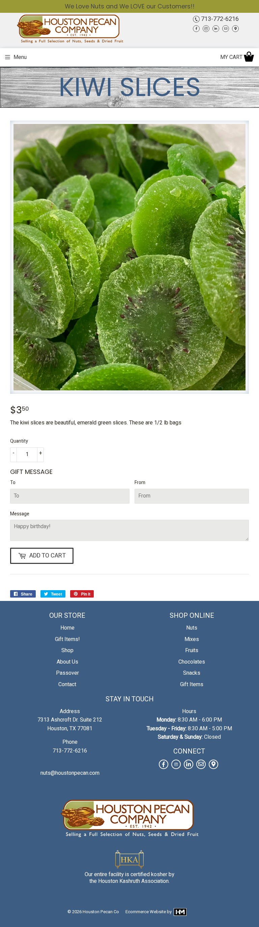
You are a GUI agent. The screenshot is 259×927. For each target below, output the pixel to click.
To (13, 482)
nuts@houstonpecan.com (69, 773)
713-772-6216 (219, 19)
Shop (67, 650)
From (140, 482)
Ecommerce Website (145, 911)
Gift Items (191, 684)
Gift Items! (67, 639)
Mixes (191, 639)
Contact (67, 684)
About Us (67, 662)
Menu (20, 57)
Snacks (191, 673)
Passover (67, 673)
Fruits (191, 650)
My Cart (232, 57)
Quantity (19, 441)
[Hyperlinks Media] (179, 911)
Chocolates (191, 662)
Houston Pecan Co (101, 911)
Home (67, 628)
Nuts (191, 628)
